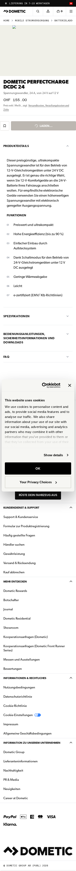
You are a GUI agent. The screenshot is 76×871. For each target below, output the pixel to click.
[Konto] (48, 11)
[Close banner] (69, 385)
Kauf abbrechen (13, 572)
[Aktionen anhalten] (5, 3)
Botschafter (11, 600)
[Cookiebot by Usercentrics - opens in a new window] (44, 385)
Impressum (10, 724)
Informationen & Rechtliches (24, 678)
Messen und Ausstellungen (21, 659)
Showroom (10, 628)
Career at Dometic (28, 798)
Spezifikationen (16, 316)
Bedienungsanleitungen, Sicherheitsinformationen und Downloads (29, 338)
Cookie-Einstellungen (18, 715)
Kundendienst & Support (21, 507)
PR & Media (24, 780)
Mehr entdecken (15, 581)
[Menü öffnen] (71, 11)
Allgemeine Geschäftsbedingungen (27, 733)
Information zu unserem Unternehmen (31, 742)
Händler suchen (13, 544)
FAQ (6, 356)
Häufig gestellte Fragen (19, 535)
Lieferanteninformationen (20, 761)
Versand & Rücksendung (19, 563)
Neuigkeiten (25, 789)
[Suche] (38, 11)
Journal (8, 609)
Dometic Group (27, 752)
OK (37, 468)
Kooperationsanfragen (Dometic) (25, 637)
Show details (53, 455)
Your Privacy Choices (36, 482)
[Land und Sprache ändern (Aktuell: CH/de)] (71, 3)
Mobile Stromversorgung (32, 20)
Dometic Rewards (15, 591)
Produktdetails (16, 146)
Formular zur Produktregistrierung (26, 526)
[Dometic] (14, 11)
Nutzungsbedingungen (19, 687)
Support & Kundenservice (20, 517)
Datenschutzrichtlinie (17, 696)
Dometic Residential (30, 618)
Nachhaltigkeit (13, 770)
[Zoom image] (38, 50)
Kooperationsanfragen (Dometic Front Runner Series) (34, 648)
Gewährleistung (14, 554)
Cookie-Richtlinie (15, 706)
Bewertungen (12, 669)
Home (6, 20)
